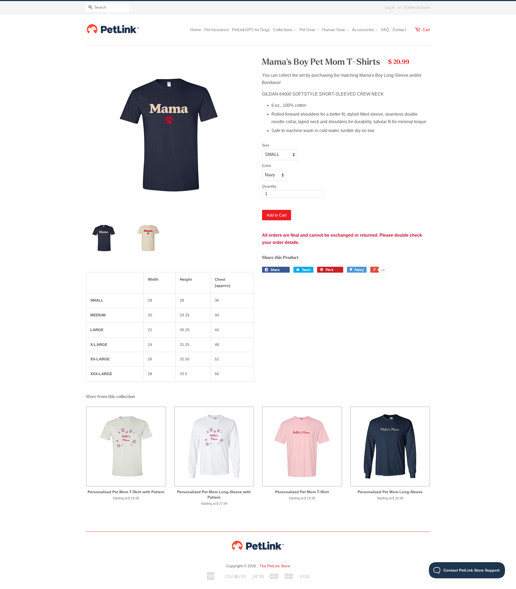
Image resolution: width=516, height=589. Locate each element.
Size (265, 145)
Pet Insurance (216, 29)
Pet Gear (307, 29)
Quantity (269, 186)
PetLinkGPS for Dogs (251, 29)
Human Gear (334, 29)
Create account (417, 7)
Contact (399, 29)
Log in (390, 7)
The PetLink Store (274, 566)
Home (195, 29)
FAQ (385, 29)
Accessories (363, 29)
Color (266, 165)
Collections (283, 29)
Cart (426, 29)
